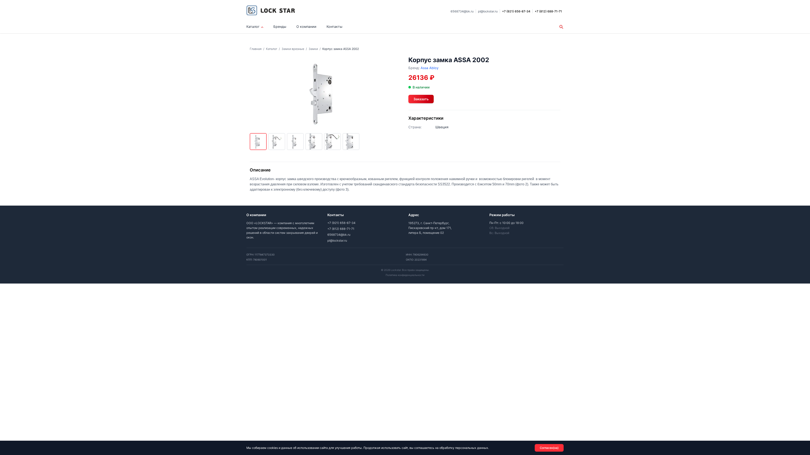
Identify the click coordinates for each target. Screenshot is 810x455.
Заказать (421, 99)
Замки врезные (293, 49)
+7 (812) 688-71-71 (340, 228)
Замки (313, 49)
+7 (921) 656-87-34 (341, 223)
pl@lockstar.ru (488, 11)
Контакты (334, 26)
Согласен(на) (549, 448)
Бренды (279, 26)
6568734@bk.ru (462, 11)
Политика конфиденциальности (405, 275)
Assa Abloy (430, 68)
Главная (256, 49)
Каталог (252, 26)
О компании (306, 26)
